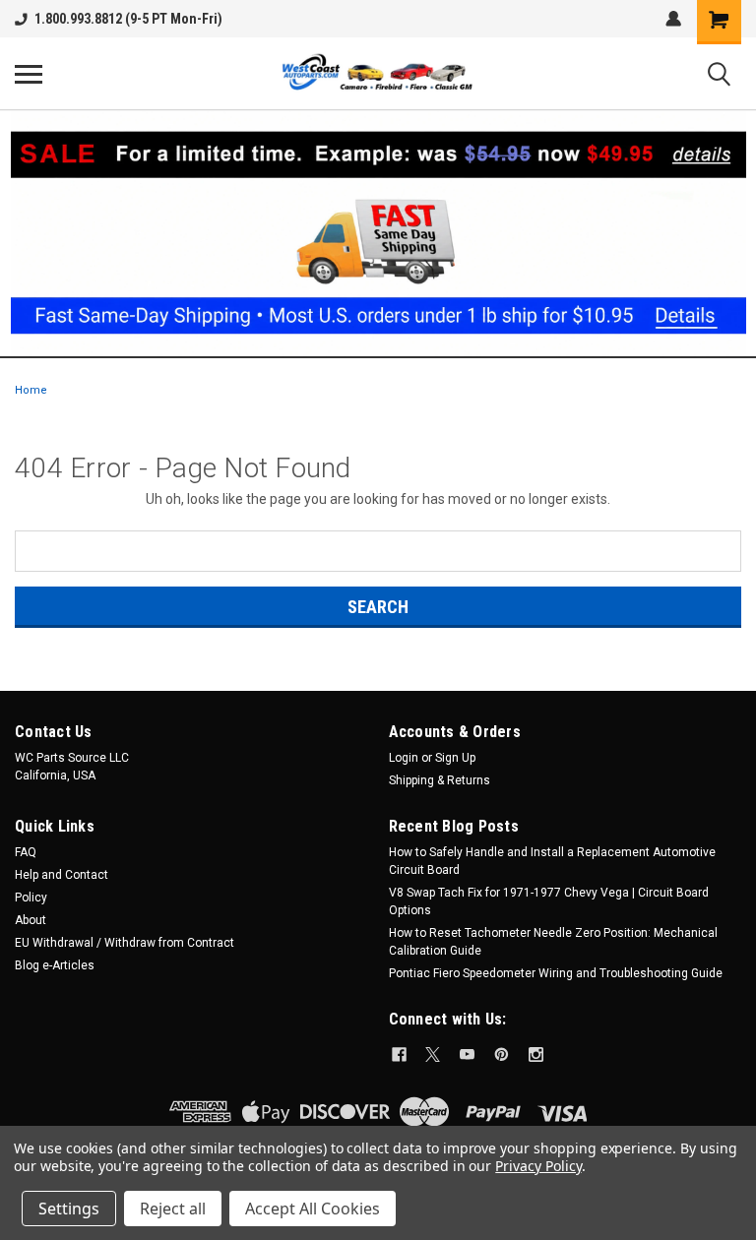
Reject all (173, 1208)
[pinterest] (501, 1054)
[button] (378, 233)
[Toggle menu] (28, 74)
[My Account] (673, 19)
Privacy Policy (538, 1165)
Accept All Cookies (312, 1208)
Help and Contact (61, 875)
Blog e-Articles (54, 965)
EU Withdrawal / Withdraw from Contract (124, 943)
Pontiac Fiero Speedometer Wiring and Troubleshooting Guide (556, 973)
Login (403, 758)
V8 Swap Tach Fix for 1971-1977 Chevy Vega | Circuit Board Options (549, 901)
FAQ (25, 852)
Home (31, 390)
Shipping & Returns (439, 780)
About (30, 920)
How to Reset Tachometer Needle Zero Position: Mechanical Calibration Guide (553, 942)
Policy (31, 897)
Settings (68, 1208)
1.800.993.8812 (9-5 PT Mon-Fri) (128, 19)
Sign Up (455, 758)
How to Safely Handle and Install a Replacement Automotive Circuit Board (552, 861)
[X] (432, 1054)
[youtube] (467, 1054)
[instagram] (536, 1054)
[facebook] (399, 1054)
